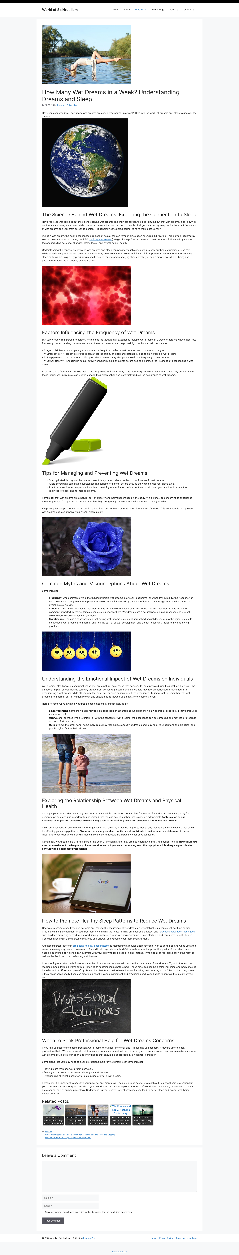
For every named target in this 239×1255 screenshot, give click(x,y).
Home (115, 9)
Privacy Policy (166, 1238)
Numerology (158, 9)
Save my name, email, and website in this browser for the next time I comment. (89, 1212)
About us (173, 9)
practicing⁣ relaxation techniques (177, 931)
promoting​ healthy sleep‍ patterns (91, 945)
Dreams (139, 9)
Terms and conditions (186, 1238)
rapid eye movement (100, 239)
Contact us (189, 9)
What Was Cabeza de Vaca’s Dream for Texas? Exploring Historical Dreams (80, 1135)
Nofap (127, 9)
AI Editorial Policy (119, 1251)
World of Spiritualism (60, 10)
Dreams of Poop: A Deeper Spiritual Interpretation (68, 1137)
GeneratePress (89, 1238)
